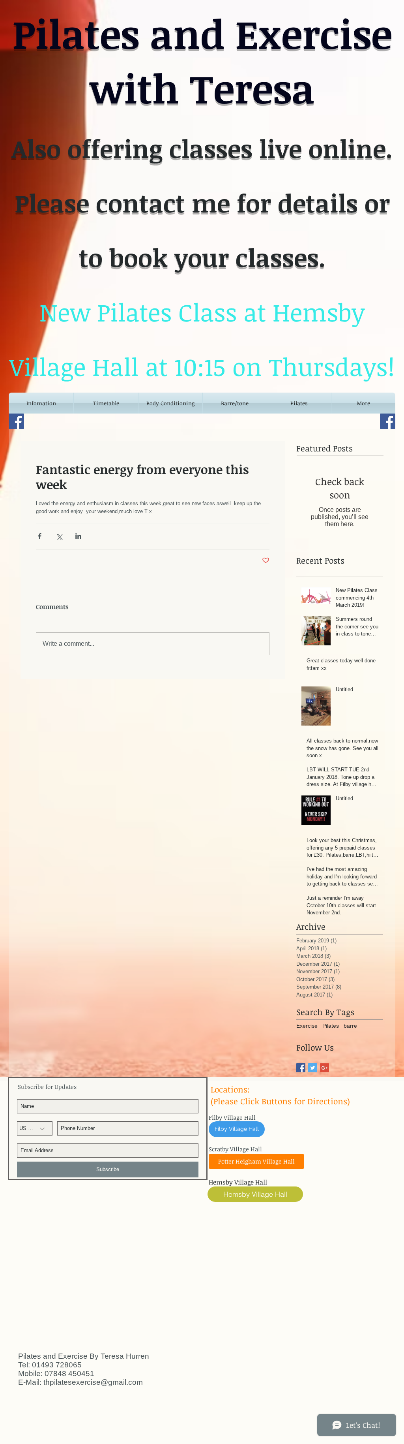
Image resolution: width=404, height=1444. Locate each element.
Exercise (307, 1026)
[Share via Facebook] (39, 536)
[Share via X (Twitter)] (59, 536)
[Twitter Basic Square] (312, 1067)
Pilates (330, 1026)
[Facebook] (16, 421)
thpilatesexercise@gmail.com (93, 1382)
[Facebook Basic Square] (300, 1067)
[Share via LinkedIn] (78, 536)
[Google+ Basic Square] (324, 1067)
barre (350, 1026)
